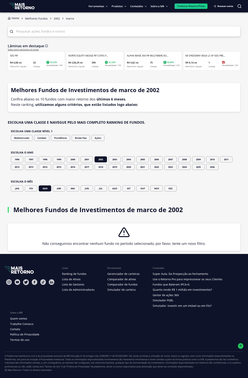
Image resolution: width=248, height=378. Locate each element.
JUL (100, 188)
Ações (98, 137)
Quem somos (18, 318)
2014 (45, 166)
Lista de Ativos (71, 279)
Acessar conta (225, 6)
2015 (59, 166)
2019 (114, 166)
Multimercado (21, 137)
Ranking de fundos (74, 274)
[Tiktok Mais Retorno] (43, 282)
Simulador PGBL (163, 300)
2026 (212, 166)
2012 (17, 166)
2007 (170, 159)
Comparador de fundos (122, 284)
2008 (184, 159)
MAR (45, 188)
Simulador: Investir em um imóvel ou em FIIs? (182, 306)
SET (128, 188)
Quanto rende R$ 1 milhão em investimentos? (182, 289)
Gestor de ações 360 (166, 295)
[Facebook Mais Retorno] (34, 282)
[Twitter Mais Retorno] (26, 282)
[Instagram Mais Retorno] (9, 282)
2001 (86, 159)
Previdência (60, 137)
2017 (86, 166)
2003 (114, 159)
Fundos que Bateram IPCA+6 (171, 284)
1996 (17, 159)
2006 (156, 159)
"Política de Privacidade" (78, 366)
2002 (100, 159)
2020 (128, 166)
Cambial (41, 137)
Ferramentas (96, 6)
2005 (142, 159)
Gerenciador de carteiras (123, 274)
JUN (87, 188)
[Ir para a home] (21, 6)
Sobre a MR (157, 6)
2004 (128, 159)
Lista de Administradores (78, 289)
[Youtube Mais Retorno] (17, 282)
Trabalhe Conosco (21, 324)
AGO (114, 188)
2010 (212, 159)
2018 (100, 166)
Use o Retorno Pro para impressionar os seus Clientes (187, 279)
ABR (59, 188)
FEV (31, 188)
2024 (184, 166)
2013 (31, 166)
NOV (156, 188)
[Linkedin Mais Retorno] (51, 282)
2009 (198, 159)
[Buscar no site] (239, 6)
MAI (73, 188)
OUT (142, 188)
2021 (142, 166)
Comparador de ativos (121, 279)
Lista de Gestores (73, 284)
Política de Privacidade (24, 334)
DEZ (170, 188)
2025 (198, 166)
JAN (17, 188)
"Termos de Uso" (52, 366)
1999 (59, 159)
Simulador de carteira (121, 289)
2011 (226, 159)
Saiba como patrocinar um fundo (23, 49)
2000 (73, 159)
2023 (170, 166)
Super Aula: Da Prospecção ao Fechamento (180, 274)
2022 (156, 166)
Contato (15, 329)
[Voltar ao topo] (241, 346)
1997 (31, 159)
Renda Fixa (81, 137)
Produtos (117, 6)
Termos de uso (19, 340)
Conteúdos (136, 6)
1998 (45, 159)
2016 (73, 166)
